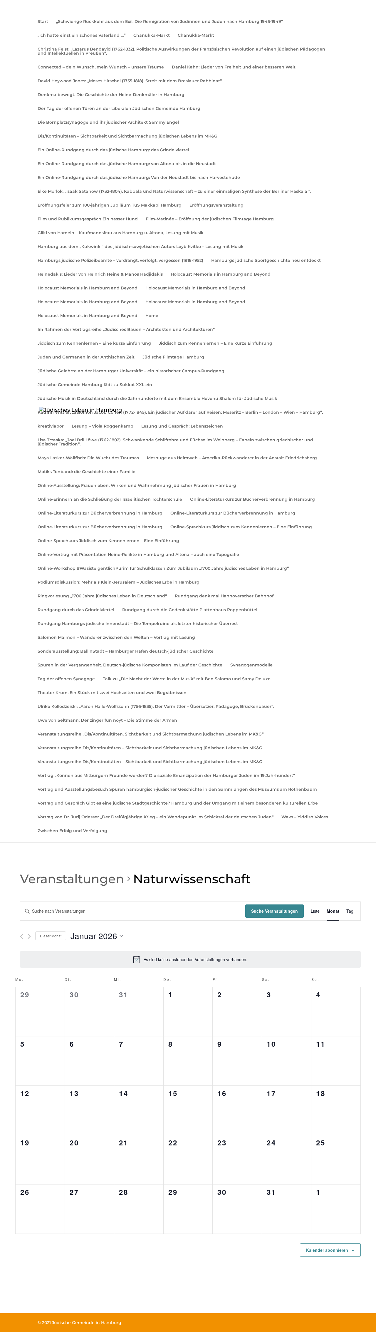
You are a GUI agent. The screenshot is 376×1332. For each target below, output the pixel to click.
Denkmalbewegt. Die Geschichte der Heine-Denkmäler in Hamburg (111, 95)
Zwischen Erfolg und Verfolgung (72, 831)
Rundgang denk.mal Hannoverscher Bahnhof (224, 596)
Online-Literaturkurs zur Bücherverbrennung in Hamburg (252, 499)
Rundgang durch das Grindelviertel (76, 610)
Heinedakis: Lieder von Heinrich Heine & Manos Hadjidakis (100, 274)
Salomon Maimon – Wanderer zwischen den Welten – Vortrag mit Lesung (116, 637)
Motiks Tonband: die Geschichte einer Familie (86, 472)
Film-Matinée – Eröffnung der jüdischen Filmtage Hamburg (210, 219)
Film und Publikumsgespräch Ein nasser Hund (88, 219)
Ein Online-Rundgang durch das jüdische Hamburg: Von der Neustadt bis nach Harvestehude (139, 177)
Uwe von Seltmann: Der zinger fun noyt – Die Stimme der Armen (107, 720)
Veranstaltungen (72, 879)
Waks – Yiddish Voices (304, 817)
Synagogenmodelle (251, 665)
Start (43, 21)
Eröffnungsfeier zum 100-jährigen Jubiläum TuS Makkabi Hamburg (110, 205)
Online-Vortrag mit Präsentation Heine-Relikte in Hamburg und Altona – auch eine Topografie (138, 554)
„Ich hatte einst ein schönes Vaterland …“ (81, 35)
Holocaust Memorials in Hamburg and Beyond (221, 274)
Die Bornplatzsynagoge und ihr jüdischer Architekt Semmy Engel (108, 122)
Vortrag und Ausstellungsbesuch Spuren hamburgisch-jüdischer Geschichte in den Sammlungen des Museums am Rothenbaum (177, 789)
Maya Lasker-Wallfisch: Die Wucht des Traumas (88, 458)
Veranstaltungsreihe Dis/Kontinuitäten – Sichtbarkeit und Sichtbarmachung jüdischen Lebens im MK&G (150, 748)
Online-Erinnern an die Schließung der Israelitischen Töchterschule (110, 499)
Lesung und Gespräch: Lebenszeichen (182, 426)
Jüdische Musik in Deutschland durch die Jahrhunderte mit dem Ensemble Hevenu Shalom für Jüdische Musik (157, 398)
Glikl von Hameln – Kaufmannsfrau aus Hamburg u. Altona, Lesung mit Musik (121, 233)
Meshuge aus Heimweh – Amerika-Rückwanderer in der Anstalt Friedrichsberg (232, 458)
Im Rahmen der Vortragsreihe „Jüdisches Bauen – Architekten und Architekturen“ (126, 329)
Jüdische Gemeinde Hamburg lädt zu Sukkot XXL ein (95, 385)
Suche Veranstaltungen (274, 911)
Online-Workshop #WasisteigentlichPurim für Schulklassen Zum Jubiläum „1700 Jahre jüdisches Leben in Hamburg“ (163, 568)
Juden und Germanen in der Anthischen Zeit (86, 357)
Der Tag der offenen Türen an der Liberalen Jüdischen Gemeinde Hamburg (119, 108)
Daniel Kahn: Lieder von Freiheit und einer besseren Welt (234, 67)
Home (151, 316)
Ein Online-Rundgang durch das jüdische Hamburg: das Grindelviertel (113, 150)
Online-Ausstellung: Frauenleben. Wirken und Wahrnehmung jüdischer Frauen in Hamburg (137, 485)
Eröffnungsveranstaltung (216, 205)
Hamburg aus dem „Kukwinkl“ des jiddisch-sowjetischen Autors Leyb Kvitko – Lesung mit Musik (141, 246)
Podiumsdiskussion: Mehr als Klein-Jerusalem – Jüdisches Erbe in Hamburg (118, 582)
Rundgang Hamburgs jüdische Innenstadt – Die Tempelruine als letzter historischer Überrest (138, 623)
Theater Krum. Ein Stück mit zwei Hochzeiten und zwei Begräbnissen (112, 693)
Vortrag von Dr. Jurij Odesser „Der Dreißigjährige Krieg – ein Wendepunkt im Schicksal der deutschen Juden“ (155, 817)
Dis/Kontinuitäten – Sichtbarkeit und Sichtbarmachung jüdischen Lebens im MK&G (127, 136)
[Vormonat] (21, 936)
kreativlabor (51, 426)
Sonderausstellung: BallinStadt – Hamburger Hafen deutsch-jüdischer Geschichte (126, 651)
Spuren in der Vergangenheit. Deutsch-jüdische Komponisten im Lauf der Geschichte (130, 665)
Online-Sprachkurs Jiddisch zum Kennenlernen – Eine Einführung (241, 527)
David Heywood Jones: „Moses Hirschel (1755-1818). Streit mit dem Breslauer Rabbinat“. (130, 81)
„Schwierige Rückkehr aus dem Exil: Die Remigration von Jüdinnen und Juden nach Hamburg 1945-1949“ (169, 21)
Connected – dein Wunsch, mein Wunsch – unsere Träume (101, 67)
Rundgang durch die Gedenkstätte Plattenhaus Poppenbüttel (189, 610)
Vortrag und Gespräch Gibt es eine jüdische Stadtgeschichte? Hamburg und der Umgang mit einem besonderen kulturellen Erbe (178, 803)
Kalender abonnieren (327, 1250)
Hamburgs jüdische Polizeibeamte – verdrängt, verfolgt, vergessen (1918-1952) (120, 260)
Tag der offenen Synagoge (66, 679)
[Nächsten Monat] (29, 936)
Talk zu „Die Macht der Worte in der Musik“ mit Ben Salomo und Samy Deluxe (187, 679)
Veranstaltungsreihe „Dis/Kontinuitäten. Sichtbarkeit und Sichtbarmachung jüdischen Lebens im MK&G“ (150, 734)
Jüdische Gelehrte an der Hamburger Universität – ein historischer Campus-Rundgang (131, 371)
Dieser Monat (50, 935)
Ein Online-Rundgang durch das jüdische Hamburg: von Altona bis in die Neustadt (127, 164)
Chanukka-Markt (151, 35)
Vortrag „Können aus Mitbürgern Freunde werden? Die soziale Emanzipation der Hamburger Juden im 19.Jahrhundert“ (166, 775)
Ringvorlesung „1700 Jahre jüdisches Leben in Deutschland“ (102, 596)
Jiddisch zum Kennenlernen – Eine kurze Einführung (94, 343)
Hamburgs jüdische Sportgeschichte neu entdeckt (266, 260)
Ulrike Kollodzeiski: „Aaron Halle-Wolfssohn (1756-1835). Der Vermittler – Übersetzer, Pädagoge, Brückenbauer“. (156, 706)
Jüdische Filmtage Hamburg (173, 357)
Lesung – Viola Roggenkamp (102, 426)
